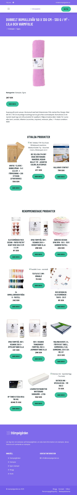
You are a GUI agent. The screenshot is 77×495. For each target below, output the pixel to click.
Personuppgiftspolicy (49, 491)
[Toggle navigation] (8, 9)
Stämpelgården (15, 458)
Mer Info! (12, 104)
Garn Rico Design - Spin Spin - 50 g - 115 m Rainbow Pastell (61, 242)
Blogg (12, 470)
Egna (18, 29)
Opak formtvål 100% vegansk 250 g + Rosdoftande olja (38, 242)
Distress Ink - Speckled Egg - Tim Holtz (61, 383)
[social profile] (13, 2)
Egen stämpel (14, 466)
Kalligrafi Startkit (61, 167)
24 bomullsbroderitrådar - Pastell (16, 294)
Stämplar (11, 29)
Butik (66, 9)
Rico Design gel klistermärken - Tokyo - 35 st (61, 294)
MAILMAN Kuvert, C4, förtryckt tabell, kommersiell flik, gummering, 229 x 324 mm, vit (61, 347)
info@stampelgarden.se (63, 2)
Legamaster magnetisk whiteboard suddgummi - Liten (38, 391)
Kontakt (61, 489)
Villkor (68, 489)
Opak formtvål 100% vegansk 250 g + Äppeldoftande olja (16, 344)
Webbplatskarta (64, 491)
